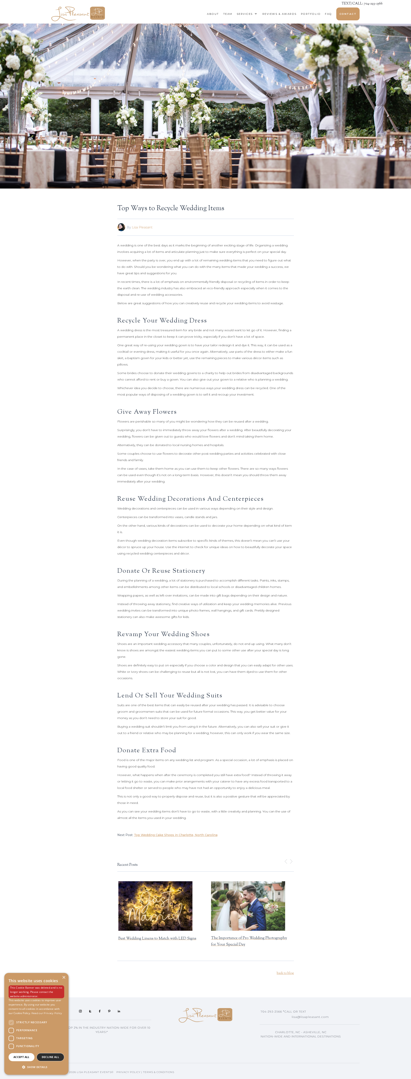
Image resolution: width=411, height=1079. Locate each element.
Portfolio (311, 13)
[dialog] (36, 1024)
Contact (348, 13)
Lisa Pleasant (142, 227)
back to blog (285, 973)
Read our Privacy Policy (46, 1013)
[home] (78, 13)
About (213, 13)
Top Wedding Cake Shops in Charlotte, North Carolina (175, 835)
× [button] (63, 977)
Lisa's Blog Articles (281, 1049)
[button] (246, 13)
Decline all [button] (50, 1057)
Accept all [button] (21, 1057)
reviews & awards (279, 13)
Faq (328, 13)
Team (227, 13)
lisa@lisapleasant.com (310, 1017)
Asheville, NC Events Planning (292, 1043)
